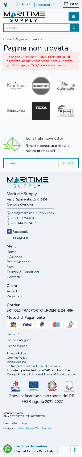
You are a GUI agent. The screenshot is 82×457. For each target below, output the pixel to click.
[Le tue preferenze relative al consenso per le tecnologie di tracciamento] (75, 450)
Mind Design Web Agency (35, 428)
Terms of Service (55, 374)
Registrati (14, 296)
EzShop (22, 422)
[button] (74, 16)
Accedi (12, 291)
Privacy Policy (27, 374)
